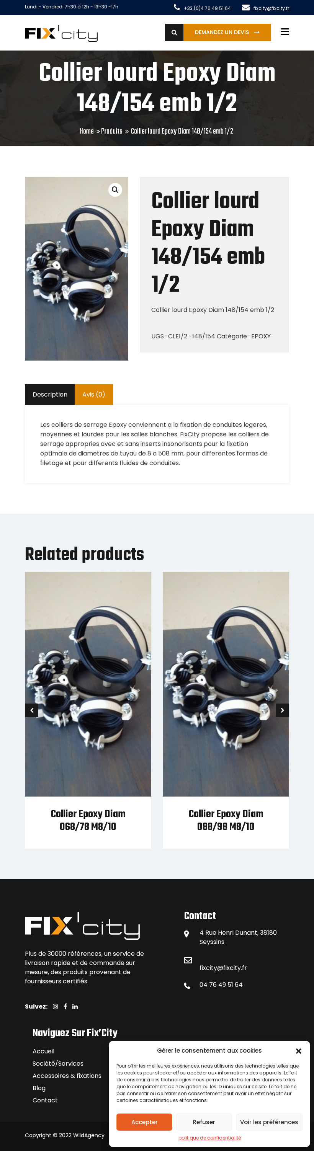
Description (50, 394)
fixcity (232, 967)
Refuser (204, 1122)
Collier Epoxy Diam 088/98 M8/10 (226, 820)
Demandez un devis (222, 32)
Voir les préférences (269, 1122)
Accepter (144, 1122)
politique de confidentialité (209, 1138)
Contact (45, 1100)
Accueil (43, 1051)
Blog (39, 1088)
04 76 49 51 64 (221, 984)
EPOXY (261, 336)
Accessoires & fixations (67, 1075)
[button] (299, 1051)
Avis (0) (93, 394)
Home (87, 131)
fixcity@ (211, 967)
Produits (112, 131)
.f (242, 967)
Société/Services (58, 1063)
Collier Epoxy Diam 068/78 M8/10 (88, 820)
